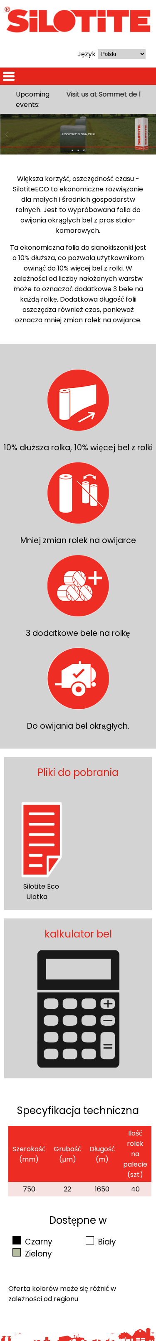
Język (86, 54)
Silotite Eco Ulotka (41, 891)
